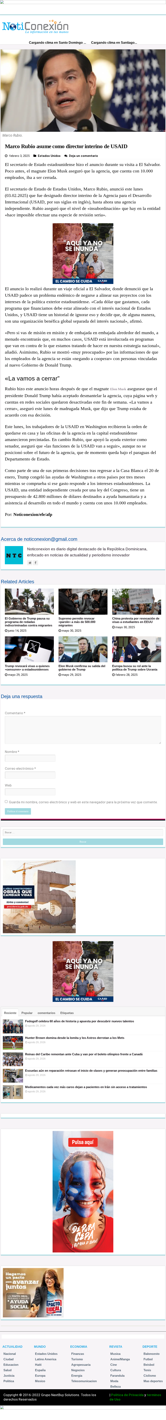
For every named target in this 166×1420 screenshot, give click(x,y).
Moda (114, 1381)
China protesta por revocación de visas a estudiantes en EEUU (135, 620)
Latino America (45, 1359)
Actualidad (12, 1346)
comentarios (46, 1013)
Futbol (148, 1359)
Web (8, 785)
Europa (40, 1375)
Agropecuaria (80, 1364)
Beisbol (149, 1364)
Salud (7, 1370)
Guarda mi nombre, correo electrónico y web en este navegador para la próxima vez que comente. (83, 802)
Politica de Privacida (127, 1395)
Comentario (15, 713)
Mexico (40, 1381)
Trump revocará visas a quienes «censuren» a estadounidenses (27, 667)
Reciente (10, 1013)
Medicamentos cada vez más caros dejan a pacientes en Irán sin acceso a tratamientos (86, 1087)
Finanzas (77, 1353)
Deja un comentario (83, 156)
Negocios (78, 1370)
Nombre (12, 752)
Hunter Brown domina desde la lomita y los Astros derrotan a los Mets (74, 1037)
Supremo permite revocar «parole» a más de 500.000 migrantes (77, 622)
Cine (113, 1364)
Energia (76, 1375)
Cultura (115, 1370)
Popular (27, 1013)
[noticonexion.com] (36, 25)
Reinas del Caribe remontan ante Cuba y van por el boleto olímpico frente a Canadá (84, 1054)
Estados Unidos (49, 156)
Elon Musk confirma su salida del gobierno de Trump (82, 667)
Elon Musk (118, 389)
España (40, 1370)
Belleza (115, 1386)
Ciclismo (150, 1375)
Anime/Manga (120, 1359)
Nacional (9, 1353)
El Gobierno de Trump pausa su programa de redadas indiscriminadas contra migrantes (28, 622)
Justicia (8, 1375)
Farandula (117, 1375)
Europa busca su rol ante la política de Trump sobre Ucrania (134, 667)
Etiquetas (67, 1013)
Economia (78, 1346)
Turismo (77, 1359)
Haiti (38, 1364)
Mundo (40, 1346)
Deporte (150, 1346)
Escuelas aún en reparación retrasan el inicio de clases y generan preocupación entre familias (91, 1070)
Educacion (10, 1364)
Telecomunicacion (84, 1381)
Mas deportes (153, 1381)
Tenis (147, 1370)
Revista (115, 1346)
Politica (8, 1381)
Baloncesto (152, 1353)
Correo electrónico (20, 768)
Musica (115, 1353)
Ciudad (8, 1359)
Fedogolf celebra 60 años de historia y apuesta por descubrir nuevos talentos (79, 1021)
